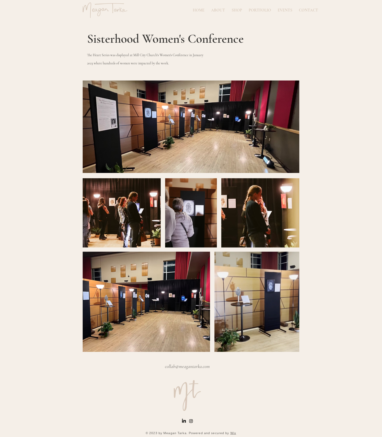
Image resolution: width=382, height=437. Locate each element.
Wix (233, 433)
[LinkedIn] (183, 421)
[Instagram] (191, 421)
